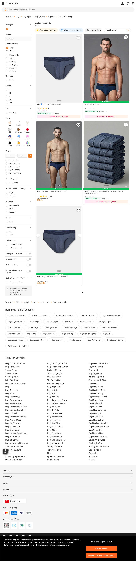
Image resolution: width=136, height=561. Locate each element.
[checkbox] (9, 123)
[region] (68, 548)
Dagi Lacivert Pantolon (15, 410)
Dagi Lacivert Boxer (97, 390)
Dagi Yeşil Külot (95, 443)
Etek (49, 453)
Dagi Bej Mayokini (55, 443)
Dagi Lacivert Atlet (55, 413)
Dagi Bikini (52, 429)
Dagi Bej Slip (31, 334)
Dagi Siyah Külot (96, 416)
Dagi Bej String (11, 439)
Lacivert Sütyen (52, 321)
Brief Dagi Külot (12, 380)
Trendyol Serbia (54, 449)
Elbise (8, 453)
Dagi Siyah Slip (49, 334)
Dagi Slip (51, 16)
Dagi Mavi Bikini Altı (14, 403)
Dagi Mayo (93, 383)
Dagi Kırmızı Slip (94, 340)
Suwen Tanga (34, 321)
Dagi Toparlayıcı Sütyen (111, 315)
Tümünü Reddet (101, 548)
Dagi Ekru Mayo (54, 433)
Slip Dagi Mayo (32, 327)
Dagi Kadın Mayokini (56, 439)
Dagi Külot (9, 393)
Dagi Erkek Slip (75, 340)
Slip (35, 302)
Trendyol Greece (54, 446)
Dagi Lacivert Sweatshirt (16, 433)
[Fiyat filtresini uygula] (30, 156)
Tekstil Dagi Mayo (70, 327)
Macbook (93, 456)
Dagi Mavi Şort (95, 413)
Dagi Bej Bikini (53, 406)
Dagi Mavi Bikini (96, 386)
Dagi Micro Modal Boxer (65, 315)
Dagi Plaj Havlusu (15, 321)
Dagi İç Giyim (40, 16)
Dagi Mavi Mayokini (97, 410)
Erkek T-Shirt (53, 459)
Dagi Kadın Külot (96, 403)
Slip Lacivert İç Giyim (98, 380)
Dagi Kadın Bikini (12, 426)
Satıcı (5, 483)
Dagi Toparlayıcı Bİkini (40, 315)
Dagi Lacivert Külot (109, 327)
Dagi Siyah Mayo (96, 400)
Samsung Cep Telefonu (15, 456)
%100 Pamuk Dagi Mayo (15, 383)
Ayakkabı (93, 453)
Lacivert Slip (45, 302)
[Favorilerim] (127, 3)
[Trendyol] (12, 3)
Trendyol (8, 16)
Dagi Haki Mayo (95, 406)
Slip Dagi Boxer (51, 327)
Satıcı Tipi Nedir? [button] (22, 278)
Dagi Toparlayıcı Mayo (16, 315)
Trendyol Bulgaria (13, 449)
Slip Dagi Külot (14, 327)
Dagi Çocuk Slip (96, 429)
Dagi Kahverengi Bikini (99, 426)
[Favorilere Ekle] (78, 37)
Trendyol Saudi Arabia (99, 446)
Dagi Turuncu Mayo (13, 400)
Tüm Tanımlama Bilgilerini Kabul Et (101, 555)
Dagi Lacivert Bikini (37, 340)
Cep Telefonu (95, 449)
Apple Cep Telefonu (56, 456)
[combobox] (117, 30)
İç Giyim (27, 302)
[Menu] (3, 3)
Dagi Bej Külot (53, 410)
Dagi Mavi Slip (89, 327)
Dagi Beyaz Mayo (54, 416)
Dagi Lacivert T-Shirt (98, 396)
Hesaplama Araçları (14, 459)
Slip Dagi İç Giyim (104, 321)
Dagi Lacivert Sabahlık (99, 423)
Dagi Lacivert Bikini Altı (17, 346)
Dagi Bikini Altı (11, 413)
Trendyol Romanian (14, 446)
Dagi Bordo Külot (54, 426)
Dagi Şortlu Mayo (88, 315)
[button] (18, 24)
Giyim (18, 302)
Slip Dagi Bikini (53, 380)
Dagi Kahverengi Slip (88, 334)
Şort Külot (69, 321)
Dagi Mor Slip (53, 396)
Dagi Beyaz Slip (67, 334)
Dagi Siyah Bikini (12, 429)
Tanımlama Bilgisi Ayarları (101, 542)
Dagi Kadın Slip (14, 334)
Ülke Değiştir (8, 495)
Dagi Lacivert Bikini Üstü (16, 406)
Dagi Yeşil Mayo (54, 419)
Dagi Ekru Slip (57, 340)
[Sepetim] (133, 3)
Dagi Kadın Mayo (12, 396)
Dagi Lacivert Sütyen (115, 340)
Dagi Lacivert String (15, 340)
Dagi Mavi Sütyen (96, 419)
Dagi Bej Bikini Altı (13, 423)
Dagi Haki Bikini (54, 423)
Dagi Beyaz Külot (54, 436)
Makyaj (92, 459)
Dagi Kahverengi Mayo (57, 400)
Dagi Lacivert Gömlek (98, 436)
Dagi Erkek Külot (12, 436)
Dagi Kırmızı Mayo (13, 419)
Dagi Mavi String (96, 393)
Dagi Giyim (27, 16)
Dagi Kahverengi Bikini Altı (17, 443)
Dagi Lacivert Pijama (56, 403)
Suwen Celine (85, 321)
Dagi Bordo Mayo (96, 433)
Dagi (17, 16)
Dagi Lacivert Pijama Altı (16, 416)
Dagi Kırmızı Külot (97, 439)
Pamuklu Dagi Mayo (56, 383)
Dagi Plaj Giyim (53, 386)
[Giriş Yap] (122, 3)
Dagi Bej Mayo (11, 390)
